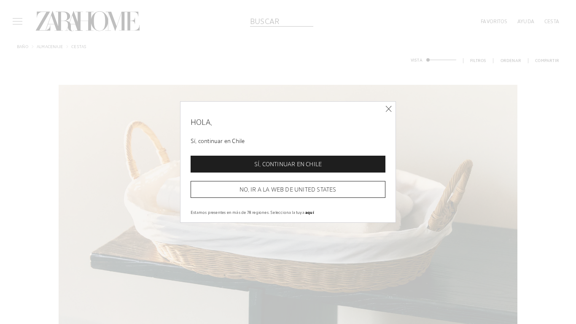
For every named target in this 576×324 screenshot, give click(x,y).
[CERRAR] (388, 109)
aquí (309, 212)
